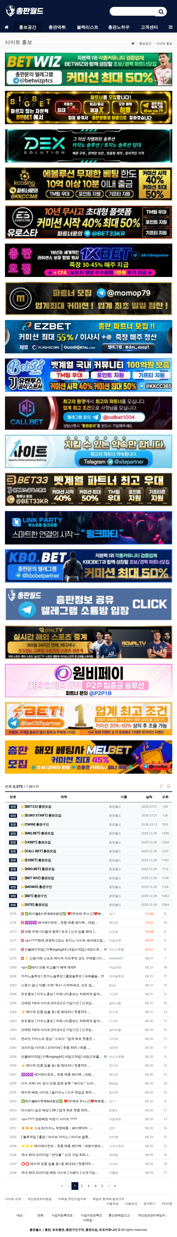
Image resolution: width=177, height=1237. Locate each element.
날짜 (149, 797)
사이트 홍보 (164, 43)
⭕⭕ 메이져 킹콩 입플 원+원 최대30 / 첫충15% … (57, 1164)
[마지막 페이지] (115, 1186)
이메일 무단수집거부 (72, 1199)
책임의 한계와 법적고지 (109, 1199)
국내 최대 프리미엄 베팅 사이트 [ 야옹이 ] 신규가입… (59, 1173)
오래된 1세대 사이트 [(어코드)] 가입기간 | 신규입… (57, 1003)
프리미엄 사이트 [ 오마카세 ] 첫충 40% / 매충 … (55, 1047)
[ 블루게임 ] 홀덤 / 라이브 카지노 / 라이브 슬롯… (56, 1137)
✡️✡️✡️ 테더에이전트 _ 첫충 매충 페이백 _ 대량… (60, 922)
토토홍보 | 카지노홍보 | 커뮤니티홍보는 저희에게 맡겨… (61, 994)
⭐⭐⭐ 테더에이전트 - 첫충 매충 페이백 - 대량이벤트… (62, 1146)
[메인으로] (6, 27)
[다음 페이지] (108, 1186)
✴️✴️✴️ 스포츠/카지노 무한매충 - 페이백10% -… (57, 1128)
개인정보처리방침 (39, 1199)
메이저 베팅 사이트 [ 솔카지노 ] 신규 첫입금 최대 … (58, 1092)
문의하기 (150, 1203)
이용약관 (112, 1203)
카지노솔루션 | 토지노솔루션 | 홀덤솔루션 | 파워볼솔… (60, 976)
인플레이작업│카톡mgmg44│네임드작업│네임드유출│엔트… (63, 949)
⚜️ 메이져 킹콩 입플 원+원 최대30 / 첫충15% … (55, 1012)
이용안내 (131, 1203)
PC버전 (167, 1203)
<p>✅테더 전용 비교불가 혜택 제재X (48, 967)
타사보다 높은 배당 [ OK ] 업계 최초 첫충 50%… (55, 1110)
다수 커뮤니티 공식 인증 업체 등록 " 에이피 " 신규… (58, 1083)
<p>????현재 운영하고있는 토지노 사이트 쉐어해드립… (64, 940)
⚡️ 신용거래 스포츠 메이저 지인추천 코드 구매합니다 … (64, 958)
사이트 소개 (13, 1199)
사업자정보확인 (91, 1215)
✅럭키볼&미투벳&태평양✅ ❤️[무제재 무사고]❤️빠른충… (65, 914)
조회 (165, 797)
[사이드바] (170, 27)
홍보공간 (145, 43)
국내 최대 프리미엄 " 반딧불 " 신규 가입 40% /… (55, 1155)
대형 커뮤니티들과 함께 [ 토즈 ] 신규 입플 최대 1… (60, 931)
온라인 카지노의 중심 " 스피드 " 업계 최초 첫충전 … (58, 1039)
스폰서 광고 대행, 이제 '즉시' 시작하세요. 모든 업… (57, 985)
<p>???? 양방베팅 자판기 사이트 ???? (49, 1119)
